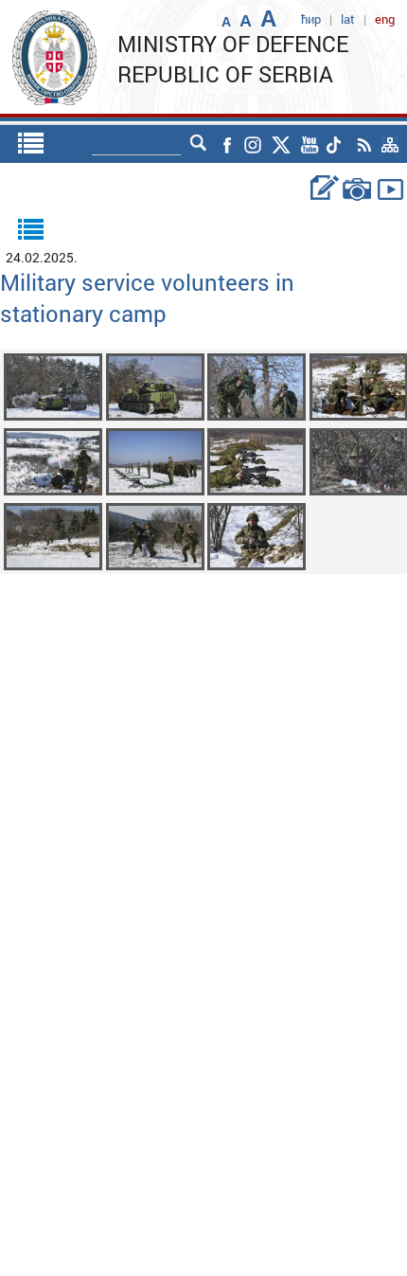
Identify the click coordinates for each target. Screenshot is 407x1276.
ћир (311, 18)
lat (348, 18)
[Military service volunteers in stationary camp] (53, 385)
